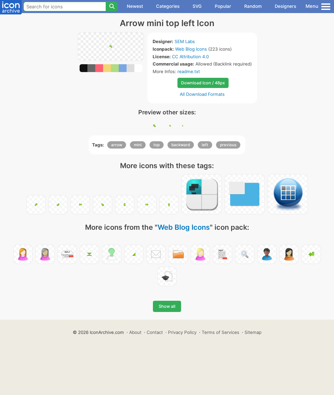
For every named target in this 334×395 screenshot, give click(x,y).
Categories (168, 6)
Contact (155, 332)
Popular (223, 6)
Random (253, 6)
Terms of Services (220, 332)
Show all (167, 306)
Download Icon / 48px (203, 82)
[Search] (112, 6)
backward (180, 144)
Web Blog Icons (191, 49)
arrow (116, 144)
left (205, 144)
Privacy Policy (182, 332)
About (135, 332)
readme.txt (188, 71)
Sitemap (252, 332)
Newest (135, 6)
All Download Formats (202, 94)
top (156, 144)
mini (138, 144)
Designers (285, 6)
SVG (197, 6)
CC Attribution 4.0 (190, 56)
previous (228, 144)
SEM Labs (185, 41)
